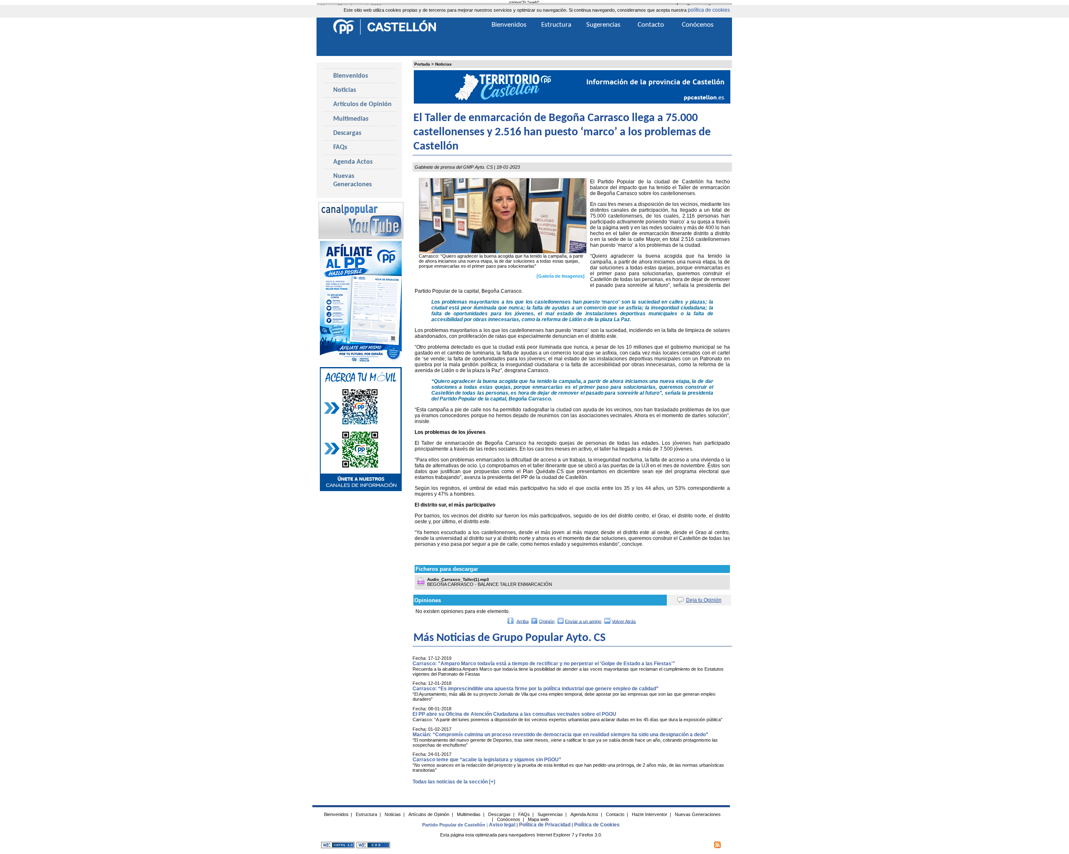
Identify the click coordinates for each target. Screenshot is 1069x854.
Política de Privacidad (544, 825)
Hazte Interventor (649, 814)
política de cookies (709, 10)
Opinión (547, 620)
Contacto (651, 24)
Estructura (556, 24)
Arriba (523, 620)
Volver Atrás (624, 620)
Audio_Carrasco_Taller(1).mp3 (458, 579)
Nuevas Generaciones (352, 180)
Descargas (347, 133)
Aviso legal (502, 825)
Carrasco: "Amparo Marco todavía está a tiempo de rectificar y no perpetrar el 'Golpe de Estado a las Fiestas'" (544, 663)
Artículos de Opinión (362, 104)
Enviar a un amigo (583, 620)
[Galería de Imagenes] (561, 276)
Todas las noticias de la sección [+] (454, 782)
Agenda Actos (352, 162)
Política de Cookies (597, 825)
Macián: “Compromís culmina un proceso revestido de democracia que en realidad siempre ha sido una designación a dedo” (560, 734)
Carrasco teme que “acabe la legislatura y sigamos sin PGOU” (487, 760)
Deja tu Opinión (704, 600)
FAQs (340, 147)
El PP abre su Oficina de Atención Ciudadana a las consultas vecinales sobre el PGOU (514, 714)
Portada (422, 64)
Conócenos (698, 24)
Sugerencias (603, 24)
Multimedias (350, 119)
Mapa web (538, 819)
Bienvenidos (350, 76)
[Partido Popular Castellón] (384, 33)
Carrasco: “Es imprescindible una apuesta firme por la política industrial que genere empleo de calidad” (536, 689)
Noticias (443, 64)
